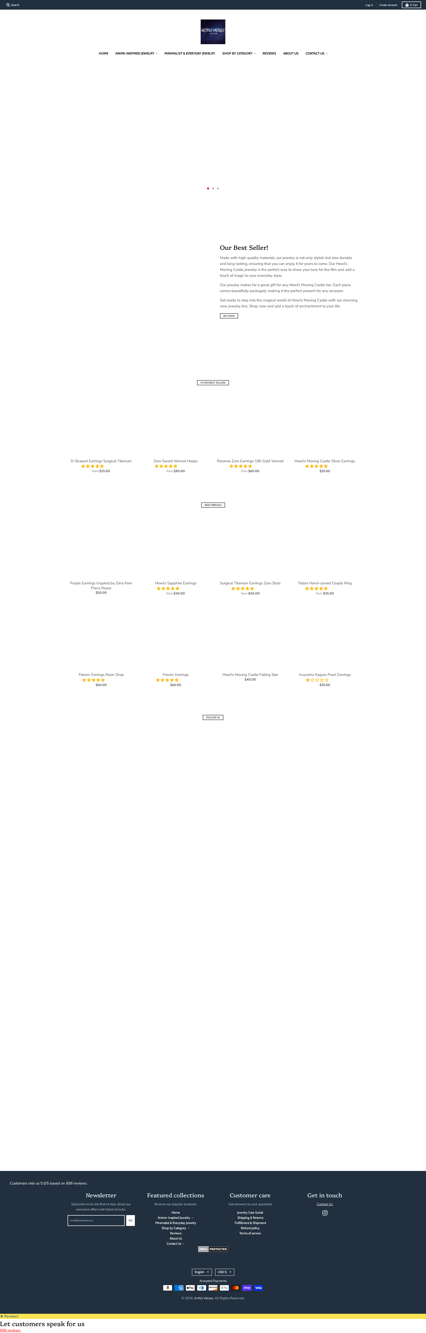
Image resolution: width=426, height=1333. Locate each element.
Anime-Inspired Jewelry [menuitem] (134, 53)
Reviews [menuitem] (269, 53)
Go (130, 1220)
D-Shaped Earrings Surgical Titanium (101, 461)
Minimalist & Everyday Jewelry (175, 1223)
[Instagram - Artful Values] (325, 1213)
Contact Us (174, 1243)
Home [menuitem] (103, 53)
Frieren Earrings (176, 674)
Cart (414, 5)
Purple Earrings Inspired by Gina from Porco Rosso (101, 586)
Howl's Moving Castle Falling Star (250, 674)
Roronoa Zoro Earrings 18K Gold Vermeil (250, 461)
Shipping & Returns (250, 1218)
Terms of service (250, 1233)
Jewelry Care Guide (250, 1212)
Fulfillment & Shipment (250, 1223)
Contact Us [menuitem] (315, 53)
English (199, 1272)
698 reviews (10, 1330)
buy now (229, 315)
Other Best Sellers (213, 382)
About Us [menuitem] (291, 53)
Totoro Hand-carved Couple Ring (325, 583)
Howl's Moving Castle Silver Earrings (325, 461)
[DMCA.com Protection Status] (213, 1250)
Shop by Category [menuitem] (237, 53)
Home (176, 1212)
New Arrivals (213, 505)
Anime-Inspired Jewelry (174, 1218)
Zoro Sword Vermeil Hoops (176, 461)
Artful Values (203, 1298)
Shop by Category (174, 1228)
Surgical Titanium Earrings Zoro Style (250, 583)
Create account (388, 5)
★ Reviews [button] (9, 1316)
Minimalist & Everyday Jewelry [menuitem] (189, 53)
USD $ (222, 1272)
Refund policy (250, 1228)
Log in (369, 5)
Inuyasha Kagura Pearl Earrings (325, 674)
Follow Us (213, 717)
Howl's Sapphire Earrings (175, 583)
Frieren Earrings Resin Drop (101, 674)
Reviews (175, 1233)
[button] (93, 466)
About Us (176, 1238)
